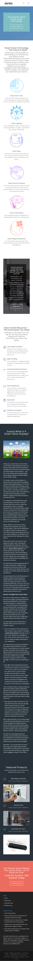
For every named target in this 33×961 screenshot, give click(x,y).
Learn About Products (14, 347)
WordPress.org (8, 905)
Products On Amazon (14, 410)
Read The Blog (12, 359)
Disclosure (7, 957)
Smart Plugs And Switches (16, 239)
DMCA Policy (14, 957)
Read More (16, 306)
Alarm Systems (14, 278)
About (6, 953)
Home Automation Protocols (17, 369)
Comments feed (8, 903)
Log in (6, 898)
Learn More (16, 26)
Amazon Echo (18, 805)
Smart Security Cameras (16, 183)
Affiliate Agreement (15, 953)
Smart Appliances (13, 386)
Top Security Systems (10, 913)
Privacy (22, 957)
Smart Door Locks (16, 96)
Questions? (11, 400)
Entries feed (7, 900)
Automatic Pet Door (18, 829)
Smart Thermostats (16, 213)
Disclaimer (24, 955)
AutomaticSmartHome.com (10, 936)
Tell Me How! (16, 883)
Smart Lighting (16, 123)
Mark (13, 276)
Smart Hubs (16, 151)
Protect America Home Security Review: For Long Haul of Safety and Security (16, 270)
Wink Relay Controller (18, 779)
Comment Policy (14, 955)
